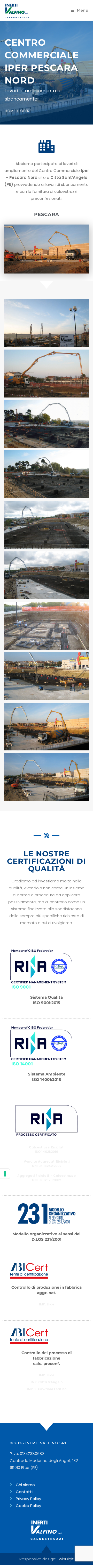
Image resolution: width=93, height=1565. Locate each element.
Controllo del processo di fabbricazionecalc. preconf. (46, 1358)
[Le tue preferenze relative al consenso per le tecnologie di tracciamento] (5, 1174)
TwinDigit (65, 1559)
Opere (25, 110)
